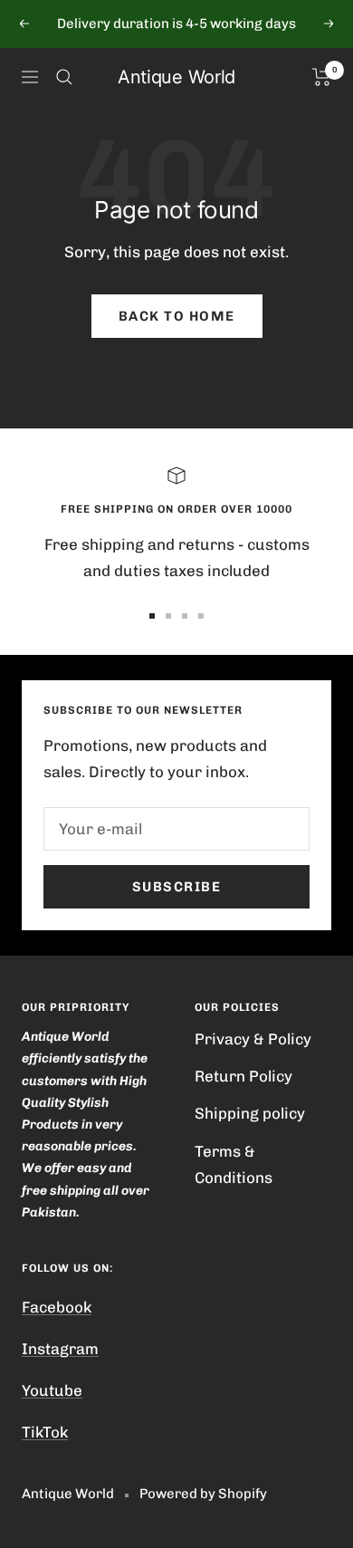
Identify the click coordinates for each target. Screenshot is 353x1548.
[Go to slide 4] (201, 616)
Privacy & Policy (253, 1039)
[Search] (64, 77)
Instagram (60, 1349)
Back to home (177, 316)
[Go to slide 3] (184, 616)
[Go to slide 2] (168, 616)
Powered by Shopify (203, 1494)
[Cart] (321, 77)
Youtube (52, 1390)
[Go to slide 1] (152, 616)
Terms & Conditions (233, 1164)
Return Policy (243, 1076)
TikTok (45, 1432)
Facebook (56, 1307)
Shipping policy (250, 1113)
